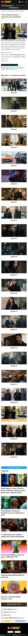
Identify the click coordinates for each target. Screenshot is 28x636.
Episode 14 (14, 329)
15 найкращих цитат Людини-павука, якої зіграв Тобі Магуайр (12, 536)
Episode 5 (14, 165)
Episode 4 (14, 147)
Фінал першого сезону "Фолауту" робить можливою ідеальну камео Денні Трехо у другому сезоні (13, 490)
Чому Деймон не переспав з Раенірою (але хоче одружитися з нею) (13, 513)
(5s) (10, 609)
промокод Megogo (13, 68)
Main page (3, 11)
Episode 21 (14, 457)
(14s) (10, 612)
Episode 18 (14, 402)
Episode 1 (14, 93)
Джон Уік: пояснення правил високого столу (11, 598)
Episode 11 (14, 275)
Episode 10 (14, 257)
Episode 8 (14, 220)
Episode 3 (14, 129)
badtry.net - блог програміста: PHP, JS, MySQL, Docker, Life (19, 635)
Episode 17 (14, 384)
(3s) (7, 615)
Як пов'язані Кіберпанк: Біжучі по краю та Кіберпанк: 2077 (12, 556)
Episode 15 (14, 348)
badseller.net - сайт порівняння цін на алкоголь (5, 635)
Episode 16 (14, 366)
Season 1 (17, 11)
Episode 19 (22, 11)
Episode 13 (14, 311)
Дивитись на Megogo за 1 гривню (9, 64)
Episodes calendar (20, 620)
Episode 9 (14, 238)
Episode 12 (14, 293)
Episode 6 (14, 184)
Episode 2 (14, 111)
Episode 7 (14, 202)
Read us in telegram (15, 467)
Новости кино (4, 532)
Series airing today (14, 604)
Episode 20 (14, 439)
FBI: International (10, 11)
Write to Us (18, 632)
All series (7, 620)
